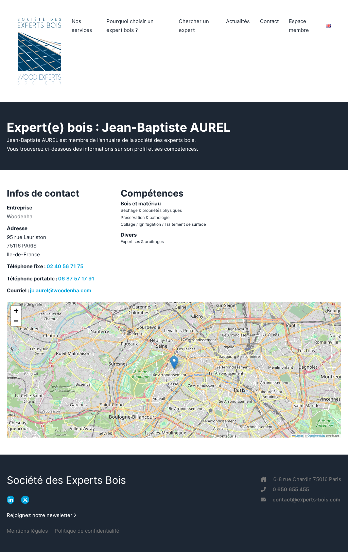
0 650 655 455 (291, 489)
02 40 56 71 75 (65, 266)
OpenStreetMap (316, 435)
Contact (269, 21)
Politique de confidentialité (87, 531)
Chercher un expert (194, 25)
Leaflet (299, 435)
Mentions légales (27, 531)
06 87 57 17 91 (76, 278)
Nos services (82, 25)
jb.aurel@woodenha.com (60, 290)
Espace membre (299, 25)
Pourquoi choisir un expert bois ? (130, 25)
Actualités (238, 21)
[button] (174, 363)
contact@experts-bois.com (306, 499)
